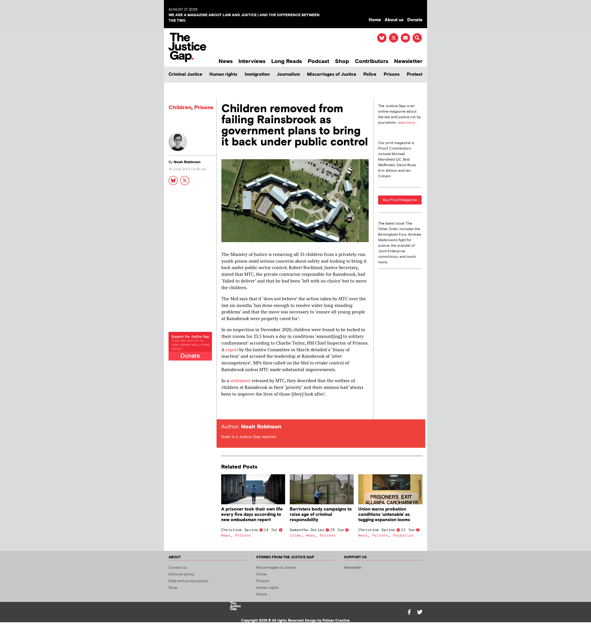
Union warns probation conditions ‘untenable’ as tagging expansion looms (384, 514)
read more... (407, 122)
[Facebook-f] (409, 612)
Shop (342, 61)
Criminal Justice (185, 74)
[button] (417, 38)
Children (180, 107)
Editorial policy (181, 574)
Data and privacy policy (188, 581)
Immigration (257, 74)
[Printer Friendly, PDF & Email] (224, 411)
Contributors (371, 61)
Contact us (178, 567)
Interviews (251, 61)
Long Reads (286, 61)
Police (369, 74)
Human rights (223, 74)
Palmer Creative (336, 620)
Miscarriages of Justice (331, 74)
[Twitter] (419, 612)
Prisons (392, 74)
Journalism (288, 74)
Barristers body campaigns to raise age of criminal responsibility (321, 514)
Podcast (318, 61)
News (226, 61)
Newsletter (408, 61)
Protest (414, 74)
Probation (403, 535)
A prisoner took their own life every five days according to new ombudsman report (252, 514)
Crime (295, 535)
